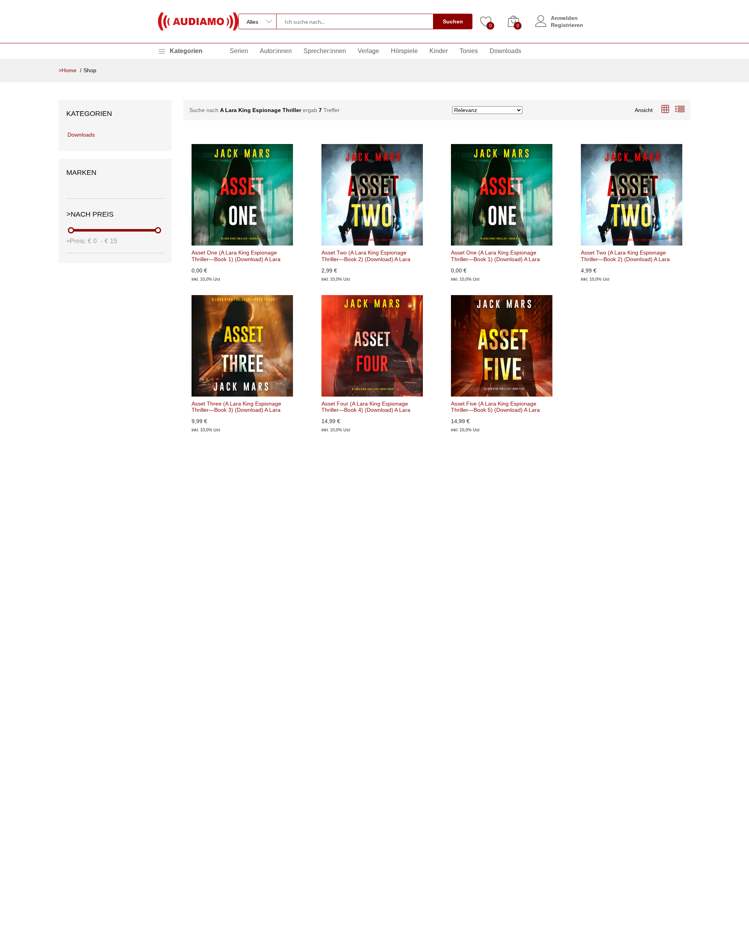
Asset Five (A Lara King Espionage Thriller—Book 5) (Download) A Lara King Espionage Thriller (495, 407)
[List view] (680, 110)
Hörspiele (404, 51)
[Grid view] (665, 110)
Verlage (368, 51)
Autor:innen (276, 51)
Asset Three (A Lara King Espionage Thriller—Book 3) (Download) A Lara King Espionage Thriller (236, 407)
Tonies (469, 51)
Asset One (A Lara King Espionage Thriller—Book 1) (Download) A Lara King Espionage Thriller (236, 256)
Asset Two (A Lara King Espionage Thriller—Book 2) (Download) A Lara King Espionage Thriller (365, 256)
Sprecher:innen (325, 51)
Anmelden (564, 18)
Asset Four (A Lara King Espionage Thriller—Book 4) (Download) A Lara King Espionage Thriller (365, 407)
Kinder (439, 51)
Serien (239, 51)
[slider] (71, 230)
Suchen (453, 21)
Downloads (505, 51)
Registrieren (567, 25)
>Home (67, 70)
